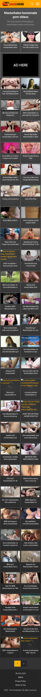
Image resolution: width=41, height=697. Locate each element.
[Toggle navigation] (37, 4)
